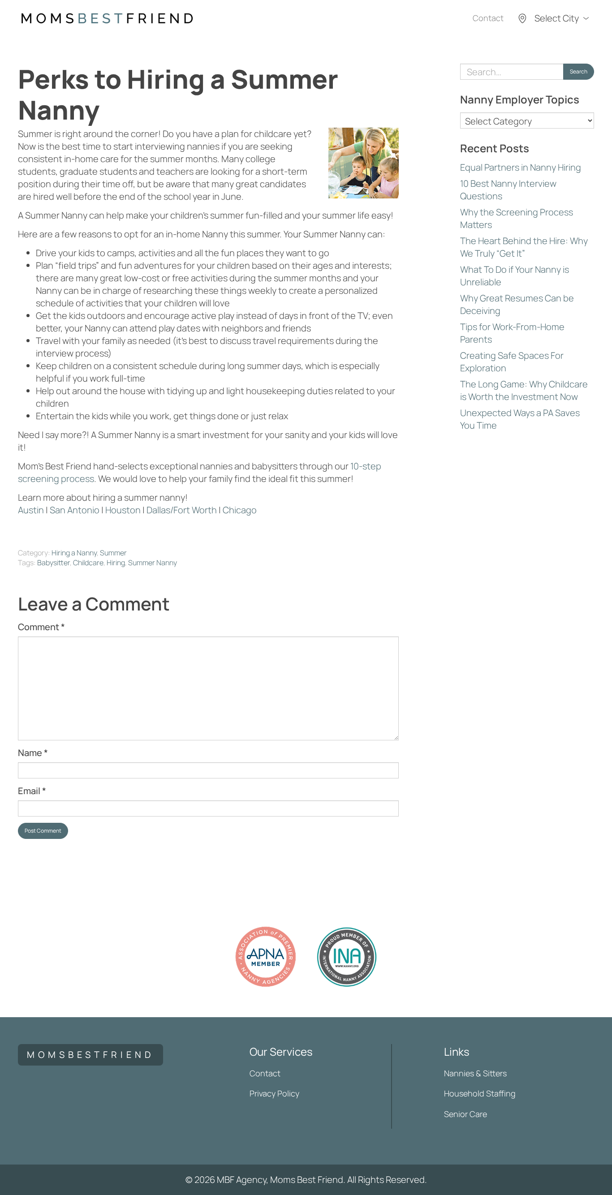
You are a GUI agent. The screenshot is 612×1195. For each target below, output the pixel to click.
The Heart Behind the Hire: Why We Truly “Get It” (524, 247)
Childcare (88, 562)
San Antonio (75, 510)
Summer (113, 553)
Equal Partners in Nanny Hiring (520, 167)
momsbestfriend (90, 1055)
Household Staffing (480, 1093)
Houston (123, 510)
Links (457, 1051)
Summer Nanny (152, 562)
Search (578, 71)
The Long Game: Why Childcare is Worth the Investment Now (524, 390)
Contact (488, 18)
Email (32, 791)
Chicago (240, 510)
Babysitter (53, 562)
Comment (41, 627)
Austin (31, 510)
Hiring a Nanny (74, 553)
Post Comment (43, 830)
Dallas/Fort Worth (182, 510)
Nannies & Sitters (475, 1073)
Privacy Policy (274, 1093)
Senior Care (465, 1114)
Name (33, 753)
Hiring (116, 562)
